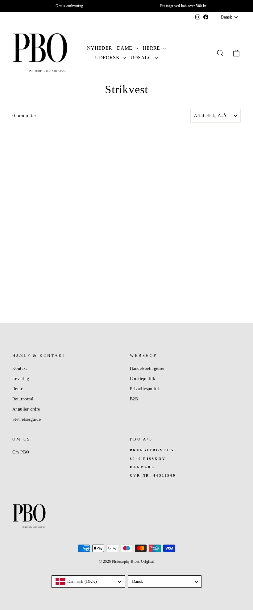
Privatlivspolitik (145, 388)
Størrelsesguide (26, 419)
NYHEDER (99, 48)
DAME (125, 48)
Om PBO (20, 452)
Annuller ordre (26, 409)
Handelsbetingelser (147, 368)
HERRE (152, 48)
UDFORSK (108, 57)
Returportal (22, 399)
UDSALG (142, 57)
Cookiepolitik (142, 378)
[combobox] (88, 581)
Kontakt (19, 368)
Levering (20, 378)
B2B (134, 399)
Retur (17, 388)
